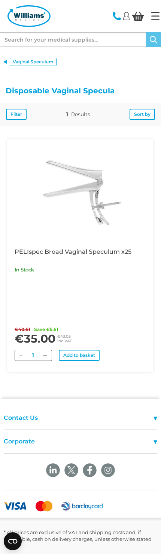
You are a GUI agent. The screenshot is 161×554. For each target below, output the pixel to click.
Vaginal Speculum (33, 61)
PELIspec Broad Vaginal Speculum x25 (73, 251)
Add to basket (79, 355)
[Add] (45, 355)
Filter (16, 114)
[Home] (155, 16)
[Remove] (20, 355)
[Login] (126, 15)
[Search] (153, 39)
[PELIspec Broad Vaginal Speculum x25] (80, 191)
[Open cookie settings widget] (13, 541)
